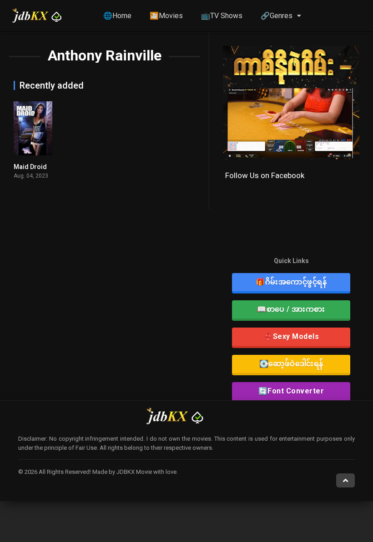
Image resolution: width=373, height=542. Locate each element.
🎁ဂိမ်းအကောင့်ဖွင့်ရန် (291, 282)
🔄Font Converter (291, 391)
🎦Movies (166, 15)
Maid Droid (30, 166)
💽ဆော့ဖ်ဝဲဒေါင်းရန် (291, 363)
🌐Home (117, 15)
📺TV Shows (221, 15)
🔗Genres (276, 15)
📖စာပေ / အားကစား (291, 309)
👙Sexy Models (291, 336)
